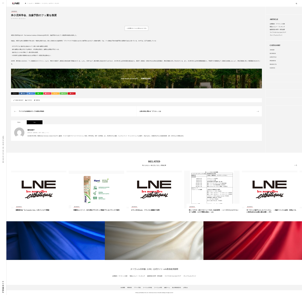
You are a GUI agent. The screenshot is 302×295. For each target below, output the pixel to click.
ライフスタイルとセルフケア (278, 32)
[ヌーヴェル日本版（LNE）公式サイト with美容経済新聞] (15, 3)
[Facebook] (3, 285)
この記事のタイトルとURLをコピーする (136, 28)
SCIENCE (272, 68)
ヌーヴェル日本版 (147, 287)
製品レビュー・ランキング (277, 26)
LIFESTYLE (273, 57)
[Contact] (3, 290)
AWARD (272, 49)
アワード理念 (137, 287)
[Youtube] (3, 288)
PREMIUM (273, 60)
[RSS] (3, 292)
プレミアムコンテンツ (276, 35)
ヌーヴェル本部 (158, 287)
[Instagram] (3, 281)
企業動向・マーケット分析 (277, 23)
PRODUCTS (273, 64)
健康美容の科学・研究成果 (277, 29)
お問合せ (185, 287)
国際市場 (38, 100)
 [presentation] (295, 165)
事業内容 (129, 287)
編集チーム (167, 287)
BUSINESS (29, 100)
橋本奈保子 (21, 100)
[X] (3, 283)
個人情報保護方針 (176, 287)
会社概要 (123, 287)
